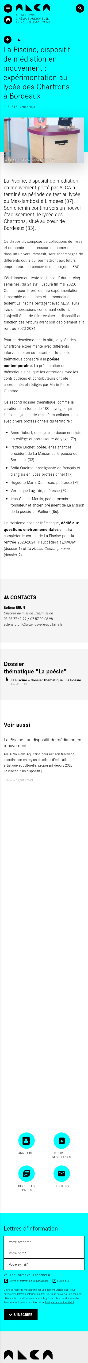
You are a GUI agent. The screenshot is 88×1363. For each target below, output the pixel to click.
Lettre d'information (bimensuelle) (28, 1280)
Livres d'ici (63, 1280)
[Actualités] (7, 40)
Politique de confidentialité (59, 1302)
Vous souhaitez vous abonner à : (28, 1274)
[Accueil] (33, 13)
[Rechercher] (80, 8)
